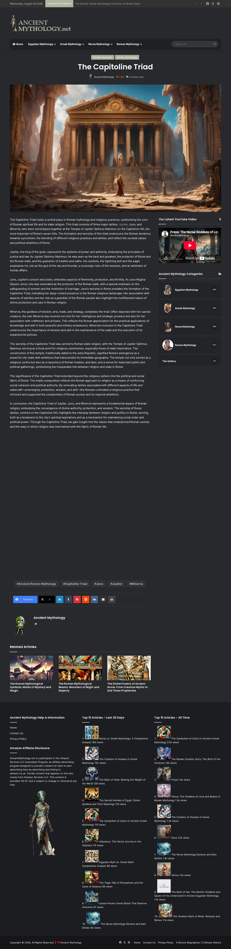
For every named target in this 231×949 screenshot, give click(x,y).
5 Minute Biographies (188, 942)
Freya (174, 779)
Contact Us (16, 733)
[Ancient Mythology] (43, 23)
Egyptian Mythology (40, 44)
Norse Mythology (99, 44)
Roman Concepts (102, 57)
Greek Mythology (70, 44)
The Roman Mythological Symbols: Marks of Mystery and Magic (30, 687)
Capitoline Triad (76, 584)
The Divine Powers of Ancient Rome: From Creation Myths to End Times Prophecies (127, 687)
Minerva (137, 584)
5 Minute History (211, 942)
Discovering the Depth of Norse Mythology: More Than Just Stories (113, 3)
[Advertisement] (151, 19)
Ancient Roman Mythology (37, 584)
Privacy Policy (18, 738)
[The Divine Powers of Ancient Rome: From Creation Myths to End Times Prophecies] (129, 668)
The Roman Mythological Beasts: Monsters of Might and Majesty (79, 687)
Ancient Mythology (104, 77)
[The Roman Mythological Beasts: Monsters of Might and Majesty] (80, 668)
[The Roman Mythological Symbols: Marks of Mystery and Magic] (31, 668)
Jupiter (123, 224)
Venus (174, 875)
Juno (99, 584)
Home (19, 44)
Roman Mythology (128, 44)
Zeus (174, 837)
